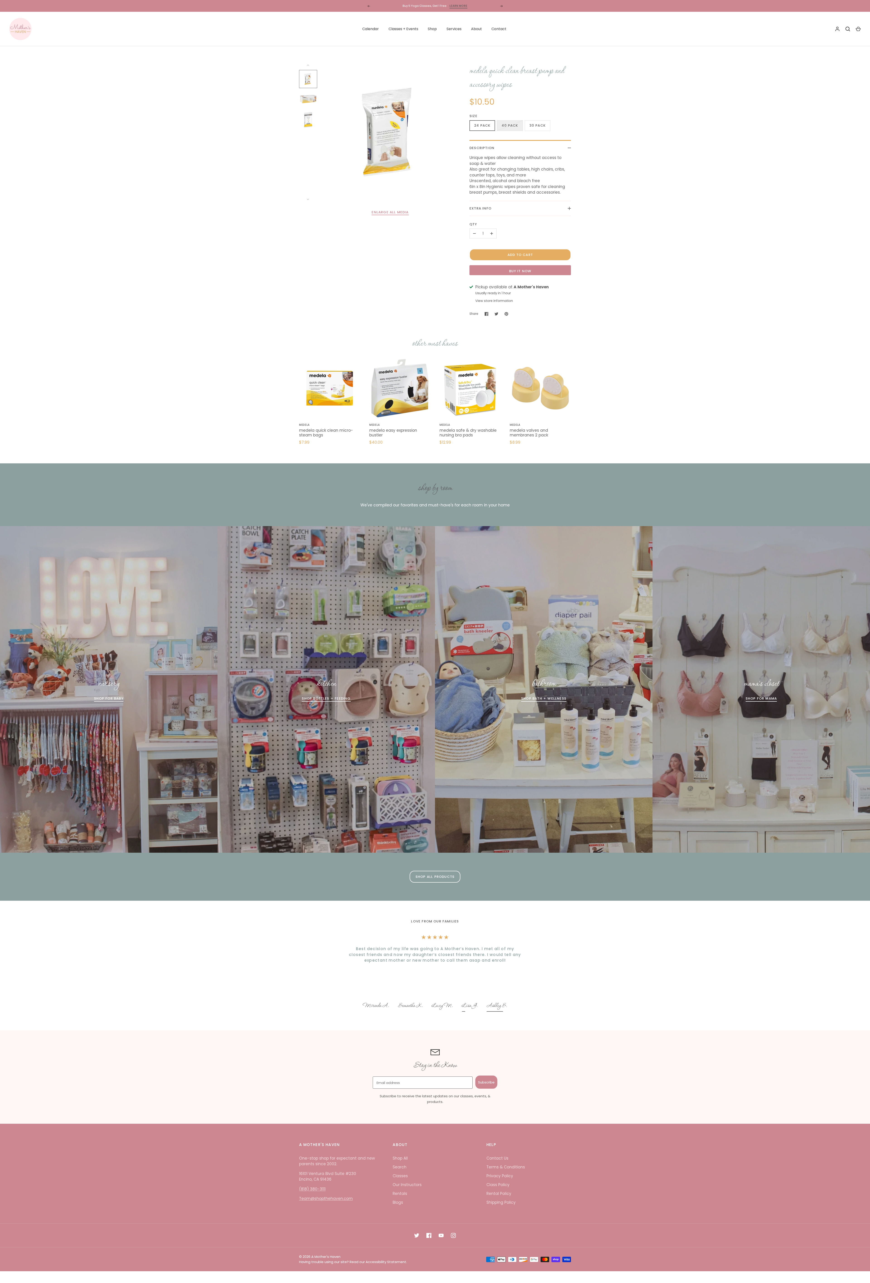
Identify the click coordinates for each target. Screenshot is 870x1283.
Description (481, 147)
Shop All (400, 1158)
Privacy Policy (499, 1176)
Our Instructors (407, 1184)
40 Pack (510, 125)
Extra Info (480, 208)
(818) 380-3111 (312, 1189)
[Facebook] (429, 1235)
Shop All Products (435, 876)
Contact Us (497, 1158)
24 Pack (482, 125)
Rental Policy (498, 1193)
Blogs (398, 1202)
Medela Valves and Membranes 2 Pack (529, 433)
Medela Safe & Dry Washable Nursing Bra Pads (468, 433)
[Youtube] (441, 1235)
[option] (376, 1006)
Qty (473, 224)
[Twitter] (417, 1235)
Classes (400, 1176)
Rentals (400, 1193)
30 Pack (537, 125)
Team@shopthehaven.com (326, 1198)
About (476, 28)
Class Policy (498, 1184)
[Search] (848, 29)
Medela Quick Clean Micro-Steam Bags (326, 433)
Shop (432, 28)
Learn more (472, 6)
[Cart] (858, 29)
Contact (498, 28)
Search (399, 1167)
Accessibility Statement (386, 1261)
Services (454, 28)
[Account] (837, 29)
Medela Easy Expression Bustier (393, 433)
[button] (376, 1006)
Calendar (370, 28)
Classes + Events (403, 28)
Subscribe (486, 1082)
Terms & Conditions (505, 1167)
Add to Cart (520, 254)
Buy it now (520, 271)
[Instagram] (453, 1235)
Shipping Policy (501, 1202)
